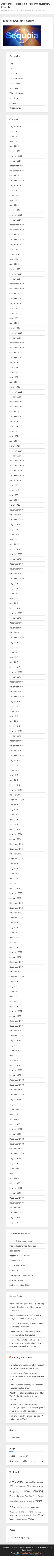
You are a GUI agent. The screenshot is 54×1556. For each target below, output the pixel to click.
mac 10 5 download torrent (21, 1241)
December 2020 (16, 460)
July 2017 (13, 647)
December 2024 (16, 225)
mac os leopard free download (22, 1246)
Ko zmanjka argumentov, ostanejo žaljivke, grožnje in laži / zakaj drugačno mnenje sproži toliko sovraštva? (27, 1407)
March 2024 (14, 269)
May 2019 (13, 539)
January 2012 (15, 957)
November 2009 (16, 1085)
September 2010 (16, 1035)
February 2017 (15, 672)
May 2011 (13, 996)
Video (40, 1515)
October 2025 (15, 175)
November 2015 (16, 746)
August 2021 (14, 421)
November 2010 (16, 1026)
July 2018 (13, 588)
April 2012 (13, 942)
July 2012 (13, 927)
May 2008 (13, 1173)
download (35, 1486)
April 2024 (14, 264)
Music (11, 1512)
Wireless (24, 1519)
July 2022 (13, 367)
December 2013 (16, 844)
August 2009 (15, 1099)
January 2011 (15, 1016)
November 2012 (16, 908)
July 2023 (13, 308)
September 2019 (16, 519)
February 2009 (15, 1129)
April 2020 (14, 500)
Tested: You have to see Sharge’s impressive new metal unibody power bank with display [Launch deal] (26, 1343)
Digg (29, 1486)
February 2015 (15, 790)
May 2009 (13, 1114)
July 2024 (13, 249)
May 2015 (13, 775)
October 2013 (15, 854)
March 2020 (14, 505)
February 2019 (15, 554)
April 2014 (13, 824)
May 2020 (13, 495)
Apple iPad (14, 73)
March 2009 (14, 1124)
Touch (35, 1515)
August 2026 (15, 126)
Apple (12, 64)
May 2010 (13, 1055)
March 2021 (14, 446)
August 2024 (15, 244)
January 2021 (15, 456)
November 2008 (16, 1144)
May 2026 (13, 141)
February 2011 (15, 1011)
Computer (17, 1486)
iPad (27, 1491)
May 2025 (13, 200)
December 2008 (16, 1139)
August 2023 (15, 303)
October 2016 (15, 692)
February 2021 (15, 451)
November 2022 (16, 347)
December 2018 (16, 564)
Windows (18, 1519)
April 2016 (13, 721)
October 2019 (15, 515)
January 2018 (15, 618)
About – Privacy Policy (19, 1537)
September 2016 (16, 696)
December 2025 (16, 166)
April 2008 (14, 1178)
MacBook (24, 1501)
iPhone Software (16, 93)
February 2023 (15, 333)
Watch (11, 1519)
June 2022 (14, 372)
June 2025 (14, 195)
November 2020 (16, 465)
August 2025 (15, 185)
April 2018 (13, 603)
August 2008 (15, 1158)
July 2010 (13, 1045)
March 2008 (14, 1183)
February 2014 (15, 834)
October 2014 (15, 795)
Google (12, 1492)
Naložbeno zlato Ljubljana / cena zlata (26, 1461)
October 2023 (15, 293)
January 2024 (15, 279)
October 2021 (15, 411)
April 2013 (13, 883)
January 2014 (15, 839)
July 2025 (13, 190)
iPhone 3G (13, 1496)
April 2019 (13, 544)
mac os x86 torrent (17, 1265)
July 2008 (13, 1163)
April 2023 (14, 323)
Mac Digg (13, 98)
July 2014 (13, 809)
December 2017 (16, 623)
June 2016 (14, 711)
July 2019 (13, 529)
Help (17, 1492)
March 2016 (14, 726)
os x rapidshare (16, 1280)
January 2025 (15, 220)
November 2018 (16, 569)
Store (19, 1515)
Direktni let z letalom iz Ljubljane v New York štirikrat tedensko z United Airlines (26, 1396)
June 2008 (14, 1168)
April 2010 (13, 1060)
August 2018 (14, 583)
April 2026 (14, 146)
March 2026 (14, 151)
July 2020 (13, 485)
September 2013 (16, 859)
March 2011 (14, 1006)
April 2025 (14, 205)
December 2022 (16, 342)
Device (23, 1486)
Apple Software (16, 78)
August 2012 (14, 922)
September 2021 (16, 416)
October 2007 (15, 1207)
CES (11, 1486)
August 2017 (14, 642)
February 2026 (15, 156)
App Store (33, 1482)
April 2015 (13, 780)
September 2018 (16, 578)
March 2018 (14, 608)
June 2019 (14, 534)
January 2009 (15, 1134)
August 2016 (14, 701)
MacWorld (13, 103)
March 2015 (14, 785)
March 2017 (14, 667)
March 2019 (14, 549)
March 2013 (14, 888)
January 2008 (15, 1193)
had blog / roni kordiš (18, 1456)
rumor (36, 1512)
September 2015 (16, 755)
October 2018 (15, 574)
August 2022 (15, 362)
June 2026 (14, 136)
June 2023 (14, 313)
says (40, 1512)
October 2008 (15, 1148)
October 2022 (15, 352)
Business (40, 1482)
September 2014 (16, 800)
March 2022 (14, 387)
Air (10, 1482)
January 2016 (15, 736)
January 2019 (15, 559)
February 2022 (15, 392)
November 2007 (16, 1203)
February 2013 (15, 893)
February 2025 (15, 215)
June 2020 (14, 490)
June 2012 (14, 932)
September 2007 (16, 1212)
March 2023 (14, 328)
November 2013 (16, 849)
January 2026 (15, 161)
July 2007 (13, 1222)
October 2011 (15, 972)
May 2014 (13, 819)
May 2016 (13, 716)
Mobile (32, 1508)
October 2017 (15, 633)
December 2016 (16, 682)
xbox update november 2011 (21, 1275)
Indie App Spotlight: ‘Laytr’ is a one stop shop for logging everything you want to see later (26, 1307)
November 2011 (16, 967)
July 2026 (13, 131)
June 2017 (14, 652)
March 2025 (14, 210)
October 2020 (15, 470)
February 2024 (15, 274)
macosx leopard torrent (19, 1256)
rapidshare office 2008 (19, 1285)
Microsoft (26, 1508)
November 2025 (16, 171)
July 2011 (13, 986)
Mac (17, 1501)
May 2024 (13, 259)
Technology (25, 1515)
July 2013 (13, 868)
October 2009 (15, 1090)
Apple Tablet (15, 83)
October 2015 (15, 751)
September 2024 (16, 239)
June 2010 (14, 1050)
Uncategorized (15, 108)
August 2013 (15, 864)
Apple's (25, 1482)
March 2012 (14, 947)
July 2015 (13, 765)
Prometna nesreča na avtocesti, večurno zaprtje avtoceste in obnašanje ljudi (26, 1376)
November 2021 (16, 406)
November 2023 (16, 288)
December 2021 (16, 401)
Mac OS (31, 1501)
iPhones (21, 1496)
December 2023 (16, 284)
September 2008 (16, 1153)
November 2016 (16, 687)
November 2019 (16, 510)
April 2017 (13, 662)
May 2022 (13, 377)
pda (16, 1512)
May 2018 (13, 598)
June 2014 (14, 814)
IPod (26, 1496)
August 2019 (14, 524)
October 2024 (15, 234)
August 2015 (14, 760)
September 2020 (16, 475)
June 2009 (14, 1109)
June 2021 (14, 431)
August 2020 (15, 480)
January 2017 (15, 677)
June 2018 (14, 593)
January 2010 (15, 1075)
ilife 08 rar (13, 1270)
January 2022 (15, 397)
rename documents (26, 1512)
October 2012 (15, 913)
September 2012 (16, 918)
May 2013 (13, 878)
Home (21, 1492)
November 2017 (16, 628)
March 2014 (14, 829)
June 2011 (13, 991)
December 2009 (16, 1080)
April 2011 (13, 1001)
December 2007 (16, 1198)
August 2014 (15, 805)
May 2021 (13, 436)
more (38, 1508)
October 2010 (15, 1031)
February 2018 (15, 613)
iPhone (37, 1491)
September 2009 (16, 1094)
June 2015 (14, 770)
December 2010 (16, 1021)
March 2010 (14, 1065)
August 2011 (14, 981)
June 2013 (14, 873)
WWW (31, 1519)
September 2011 (16, 977)
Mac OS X (19, 1508)
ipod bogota (14, 1251)
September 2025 (16, 180)
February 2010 (15, 1070)
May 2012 (13, 937)
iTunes (40, 1496)
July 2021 (13, 426)
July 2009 (13, 1104)
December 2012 (16, 903)
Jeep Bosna (14, 1437)
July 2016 (13, 706)
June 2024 (14, 254)
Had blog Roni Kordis (22, 1357)
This (30, 1515)
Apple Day (13, 68)
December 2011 (16, 962)
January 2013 (15, 898)
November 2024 (16, 229)
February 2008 (15, 1188)
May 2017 (13, 657)
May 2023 (13, 318)
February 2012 (15, 952)
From (41, 1486)
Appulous (13, 88)
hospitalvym (14, 1261)
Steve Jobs (13, 1515)
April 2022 (14, 382)
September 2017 (16, 637)
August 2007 (15, 1217)
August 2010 (14, 1040)
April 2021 (13, 441)
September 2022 (16, 357)
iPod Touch (33, 1496)
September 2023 (16, 298)
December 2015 (16, 741)
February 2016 (15, 731)
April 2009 (14, 1119)
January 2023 (15, 338)
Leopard (12, 1501)
